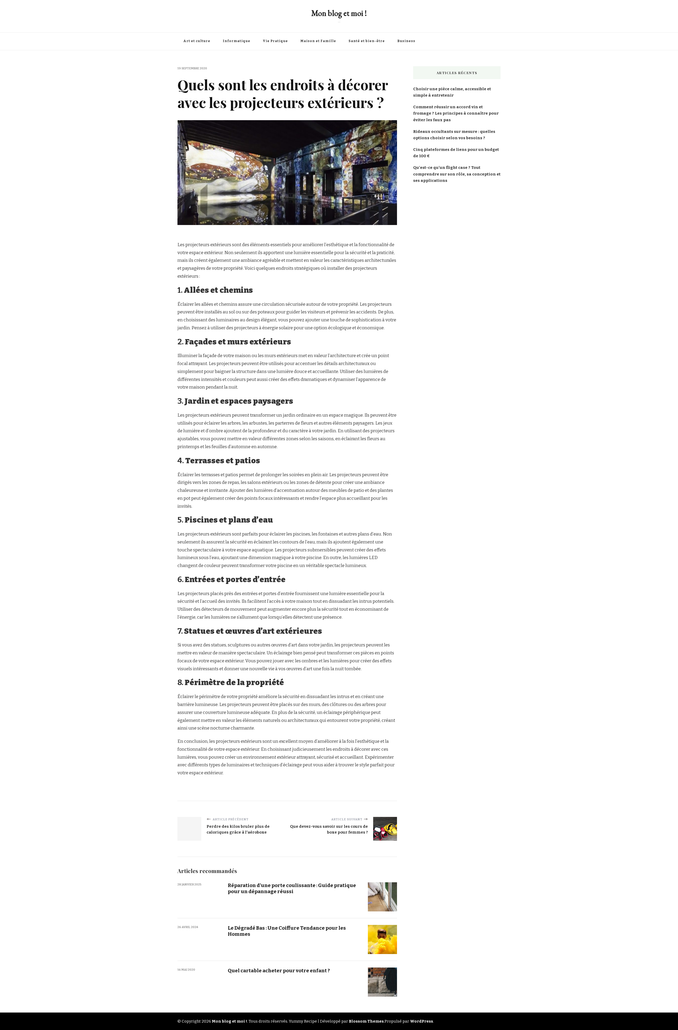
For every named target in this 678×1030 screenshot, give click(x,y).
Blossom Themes (366, 1021)
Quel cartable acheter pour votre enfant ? (279, 971)
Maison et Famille (318, 41)
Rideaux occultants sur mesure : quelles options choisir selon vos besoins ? (454, 134)
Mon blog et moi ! (339, 13)
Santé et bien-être (367, 41)
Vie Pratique (275, 41)
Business (406, 41)
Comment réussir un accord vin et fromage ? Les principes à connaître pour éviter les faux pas (456, 113)
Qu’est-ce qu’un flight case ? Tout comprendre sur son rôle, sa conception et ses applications (457, 174)
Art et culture (196, 41)
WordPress (421, 1021)
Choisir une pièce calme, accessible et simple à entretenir (452, 92)
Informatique (236, 41)
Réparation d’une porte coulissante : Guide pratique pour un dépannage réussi (292, 888)
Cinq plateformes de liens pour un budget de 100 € (456, 152)
